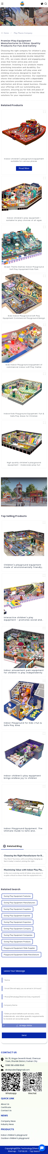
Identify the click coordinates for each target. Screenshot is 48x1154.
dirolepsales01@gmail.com (17, 1069)
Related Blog (14, 846)
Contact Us (6, 1110)
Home (6, 33)
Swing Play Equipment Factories (17, 896)
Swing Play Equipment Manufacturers (19, 902)
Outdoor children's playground (15, 1138)
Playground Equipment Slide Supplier (19, 948)
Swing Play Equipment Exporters (17, 922)
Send (24, 1035)
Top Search (34, 1151)
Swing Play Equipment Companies (18, 935)
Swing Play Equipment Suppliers (17, 909)
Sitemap (12, 1151)
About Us (5, 1104)
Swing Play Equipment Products (17, 941)
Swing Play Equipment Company (17, 928)
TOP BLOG (23, 1151)
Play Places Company (23, 33)
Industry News (7, 1124)
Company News (8, 1121)
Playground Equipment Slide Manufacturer (21, 954)
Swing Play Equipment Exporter (17, 915)
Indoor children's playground (14, 1135)
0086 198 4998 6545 (14, 1065)
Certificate (6, 1107)
